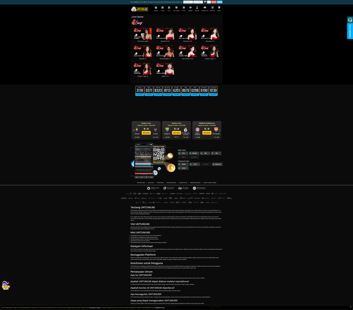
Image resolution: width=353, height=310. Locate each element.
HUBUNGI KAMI (183, 182)
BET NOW (146, 133)
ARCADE (197, 10)
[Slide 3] (177, 137)
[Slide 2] (175, 137)
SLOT (169, 10)
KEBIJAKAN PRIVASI (195, 182)
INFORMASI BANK (171, 182)
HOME (156, 10)
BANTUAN (151, 182)
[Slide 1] (174, 137)
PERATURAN (160, 182)
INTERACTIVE (204, 10)
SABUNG (190, 10)
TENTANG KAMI (141, 182)
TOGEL (162, 10)
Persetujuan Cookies (95, 307)
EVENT (219, 10)
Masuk (214, 2)
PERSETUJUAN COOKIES (210, 182)
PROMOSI (212, 10)
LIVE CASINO (176, 10)
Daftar (220, 2)
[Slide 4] (178, 137)
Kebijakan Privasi (160, 307)
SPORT (184, 10)
